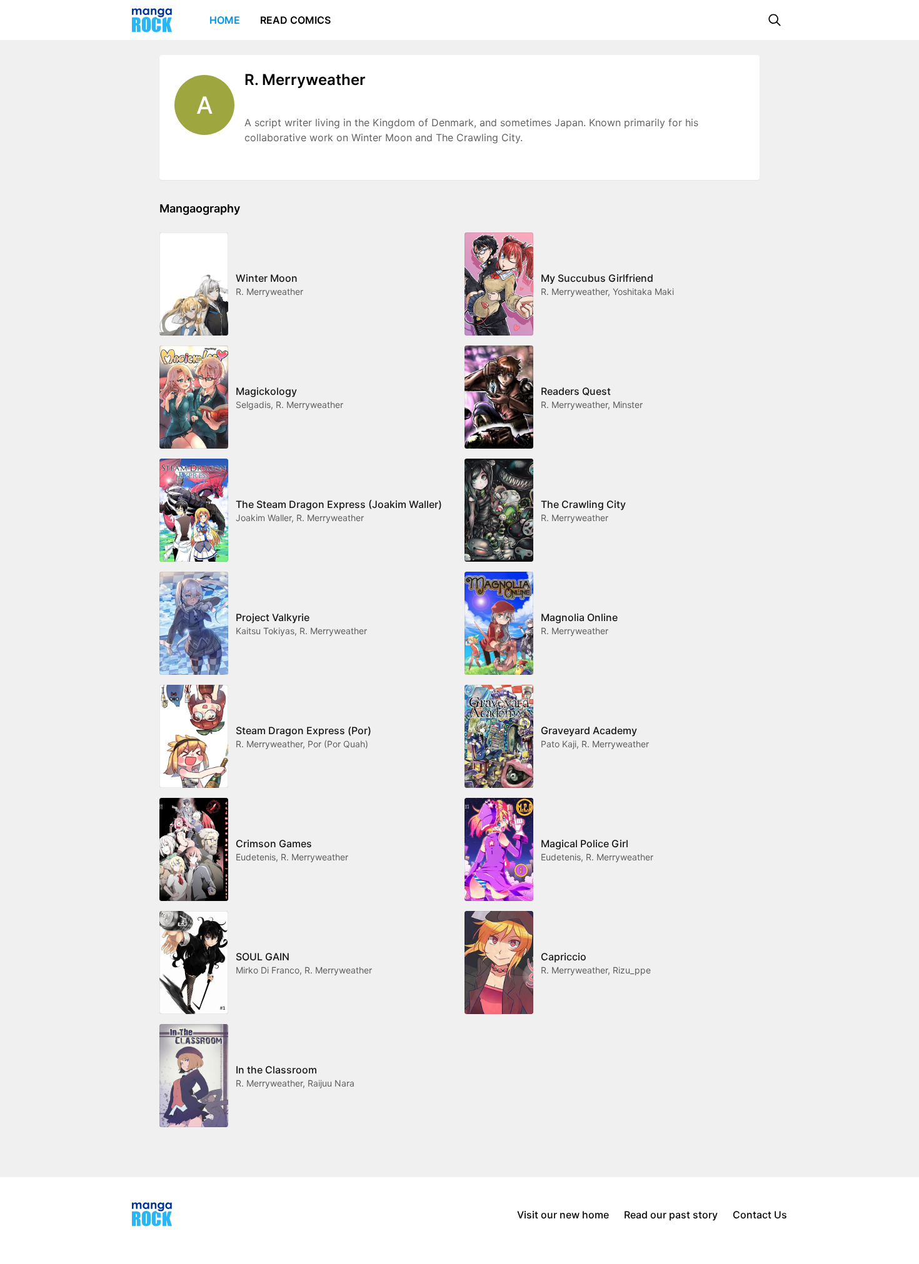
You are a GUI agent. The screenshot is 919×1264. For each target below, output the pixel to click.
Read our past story (671, 1214)
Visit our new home (563, 1214)
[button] (774, 19)
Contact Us (760, 1214)
